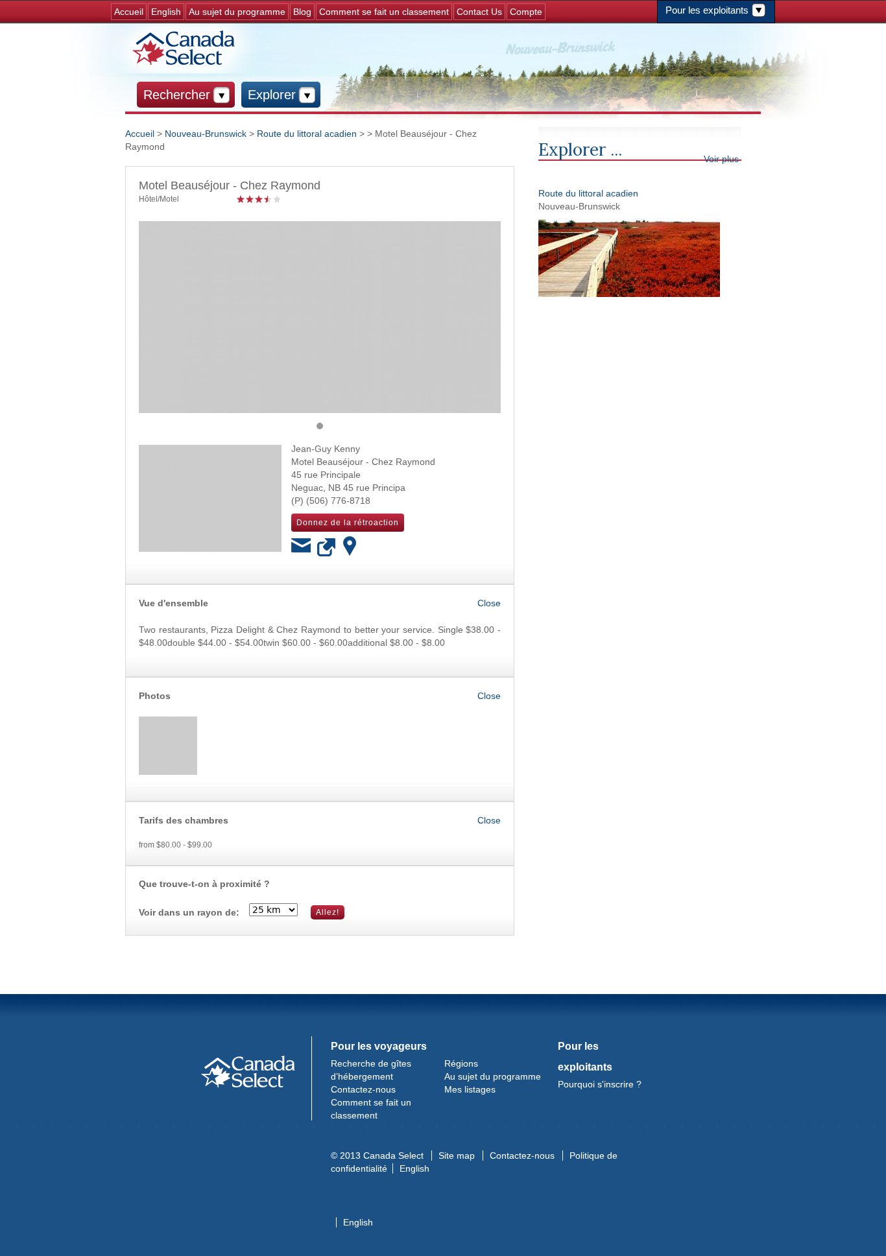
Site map (456, 1155)
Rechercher (176, 95)
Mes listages (470, 1089)
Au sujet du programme (237, 11)
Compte (526, 11)
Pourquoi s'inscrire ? (599, 1084)
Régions (461, 1063)
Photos (155, 696)
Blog (302, 11)
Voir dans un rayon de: (189, 912)
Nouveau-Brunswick (205, 133)
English (166, 11)
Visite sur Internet (327, 548)
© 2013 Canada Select (377, 1155)
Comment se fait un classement (384, 11)
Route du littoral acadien (588, 193)
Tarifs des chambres (183, 820)
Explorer (272, 95)
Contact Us (479, 11)
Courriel (301, 548)
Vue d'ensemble (173, 603)
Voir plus (721, 159)
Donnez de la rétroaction (347, 522)
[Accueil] (185, 48)
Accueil (128, 11)
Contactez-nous (363, 1089)
